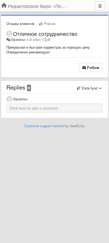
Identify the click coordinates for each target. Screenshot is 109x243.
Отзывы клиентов (20, 23)
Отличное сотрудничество (45, 33)
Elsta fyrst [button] (90, 88)
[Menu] (100, 5)
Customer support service (44, 125)
